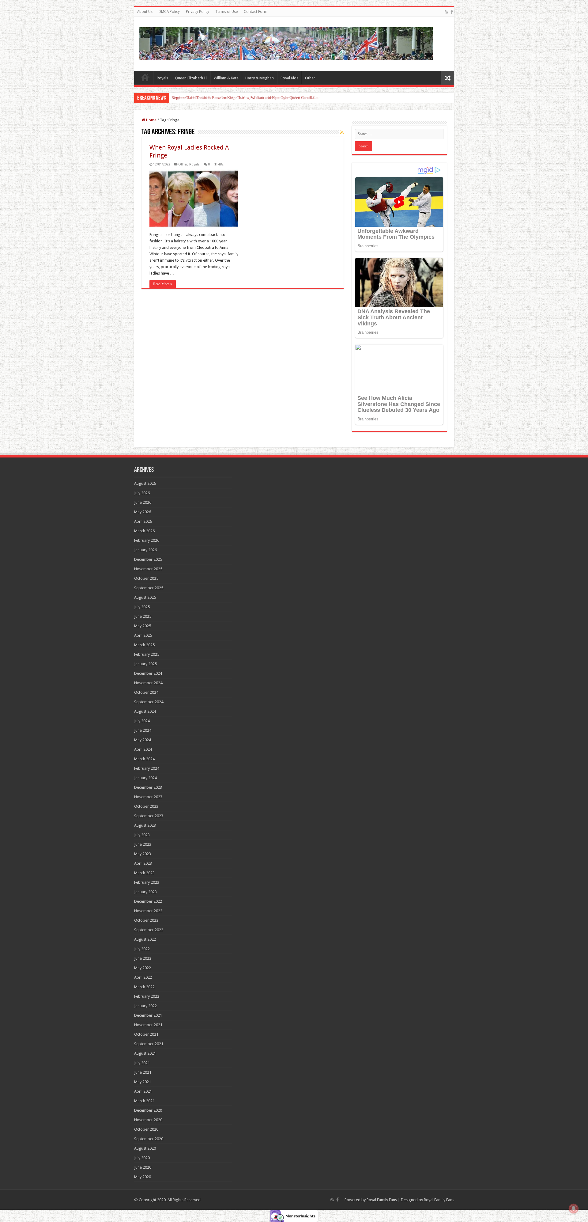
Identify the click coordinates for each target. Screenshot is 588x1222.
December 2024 (148, 673)
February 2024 (146, 768)
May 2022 (142, 968)
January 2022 (145, 1006)
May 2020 (142, 1177)
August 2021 (145, 1053)
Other (310, 78)
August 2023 (145, 825)
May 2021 (142, 1082)
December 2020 (148, 1110)
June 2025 (142, 616)
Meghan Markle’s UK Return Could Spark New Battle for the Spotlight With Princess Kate (246, 97)
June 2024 (142, 730)
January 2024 (145, 778)
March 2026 (144, 531)
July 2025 (142, 607)
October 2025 (146, 578)
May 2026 (142, 512)
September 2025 (148, 588)
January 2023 (145, 892)
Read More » (162, 284)
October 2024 (146, 692)
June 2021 (142, 1072)
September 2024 (148, 702)
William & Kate (226, 78)
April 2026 (143, 521)
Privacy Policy (197, 11)
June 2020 (142, 1167)
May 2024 (142, 740)
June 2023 (142, 844)
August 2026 (145, 483)
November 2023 (148, 797)
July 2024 (142, 721)
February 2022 (146, 996)
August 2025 (145, 597)
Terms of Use (226, 11)
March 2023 (144, 873)
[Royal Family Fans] (286, 42)
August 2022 (145, 939)
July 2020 (142, 1158)
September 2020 (148, 1139)
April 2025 (143, 635)
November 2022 (148, 911)
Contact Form (255, 11)
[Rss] (446, 12)
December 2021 (148, 1015)
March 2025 (144, 645)
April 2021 (143, 1091)
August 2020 (145, 1148)
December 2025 (148, 559)
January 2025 (145, 664)
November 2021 (148, 1025)
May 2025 (142, 626)
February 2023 (146, 882)
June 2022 (142, 958)
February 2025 (146, 654)
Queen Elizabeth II (191, 78)
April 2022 (143, 977)
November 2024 (148, 683)
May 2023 (142, 854)
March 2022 (144, 987)
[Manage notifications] (574, 1208)
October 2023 (146, 806)
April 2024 (143, 749)
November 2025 (148, 569)
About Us (145, 11)
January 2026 (145, 550)
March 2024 (144, 759)
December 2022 (148, 901)
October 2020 (146, 1129)
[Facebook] (452, 12)
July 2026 (142, 493)
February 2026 (146, 540)
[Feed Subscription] (342, 132)
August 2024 (145, 711)
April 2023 (143, 863)
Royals (162, 78)
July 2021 (142, 1063)
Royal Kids (289, 78)
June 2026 (142, 502)
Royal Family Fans (382, 1199)
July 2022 (142, 949)
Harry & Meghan (259, 78)
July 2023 (142, 835)
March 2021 (144, 1101)
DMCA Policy (169, 11)
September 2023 (148, 816)
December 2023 (148, 787)
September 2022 (148, 930)
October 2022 (146, 920)
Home (145, 77)
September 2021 (148, 1044)
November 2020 (148, 1120)
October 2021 (146, 1034)
